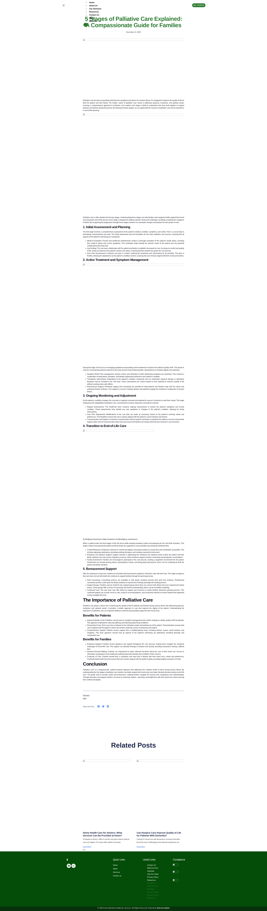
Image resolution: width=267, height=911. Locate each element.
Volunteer (150, 871)
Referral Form (152, 868)
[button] (98, 706)
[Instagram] (73, 866)
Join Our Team (153, 874)
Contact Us (94, 15)
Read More (87, 847)
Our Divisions (95, 9)
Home (91, 2)
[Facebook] (69, 866)
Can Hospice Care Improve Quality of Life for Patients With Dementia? (159, 834)
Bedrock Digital (163, 908)
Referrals (93, 21)
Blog (91, 18)
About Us (93, 6)
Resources (94, 12)
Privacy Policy (152, 877)
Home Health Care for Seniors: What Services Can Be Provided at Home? (102, 834)
